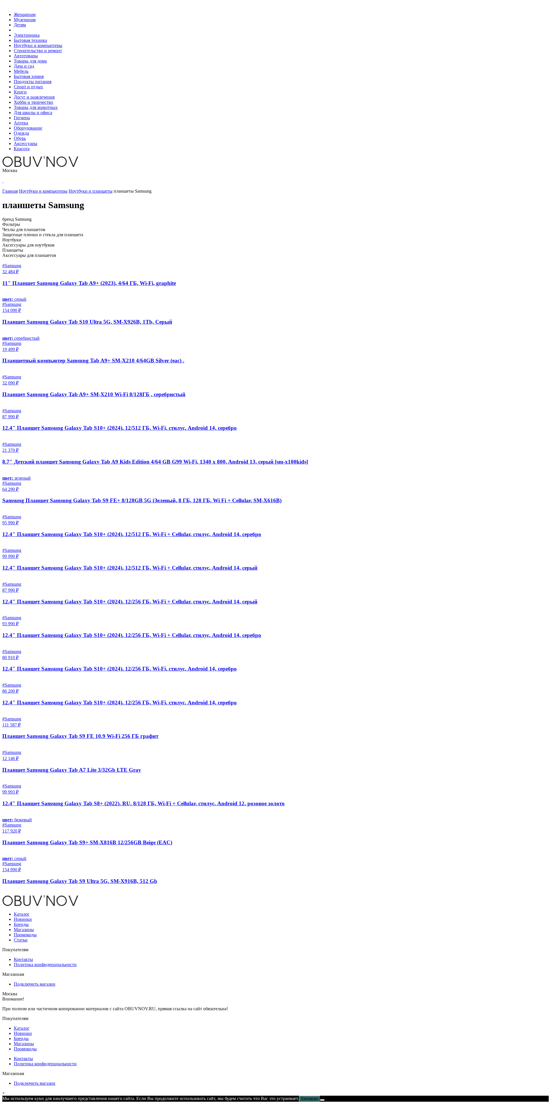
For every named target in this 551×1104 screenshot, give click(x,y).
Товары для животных (36, 107)
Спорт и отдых (28, 86)
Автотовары (26, 55)
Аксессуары (25, 143)
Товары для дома (30, 60)
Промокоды (25, 934)
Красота (22, 148)
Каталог (22, 914)
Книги (20, 91)
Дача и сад (24, 66)
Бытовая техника (30, 40)
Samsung (23, 219)
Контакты (23, 959)
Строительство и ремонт (38, 50)
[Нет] (322, 1100)
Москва (9, 170)
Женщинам (25, 14)
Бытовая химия (29, 76)
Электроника (27, 35)
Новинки (23, 919)
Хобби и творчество (33, 102)
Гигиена (22, 117)
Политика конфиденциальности (45, 964)
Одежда (21, 133)
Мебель (21, 71)
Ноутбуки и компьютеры (38, 45)
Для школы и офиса (33, 112)
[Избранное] (2, 180)
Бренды (21, 924)
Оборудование (28, 128)
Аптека (21, 122)
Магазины (24, 929)
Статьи (21, 939)
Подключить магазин (34, 984)
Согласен (309, 1099)
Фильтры (11, 224)
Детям (20, 24)
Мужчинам (25, 19)
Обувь (20, 138)
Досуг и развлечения (34, 97)
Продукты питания (32, 81)
